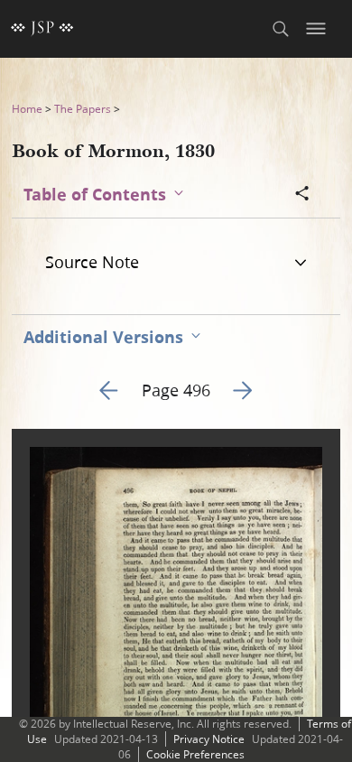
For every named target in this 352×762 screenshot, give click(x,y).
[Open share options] (302, 195)
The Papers (82, 108)
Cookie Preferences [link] (195, 754)
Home (27, 108)
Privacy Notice (209, 739)
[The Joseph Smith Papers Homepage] (42, 29)
